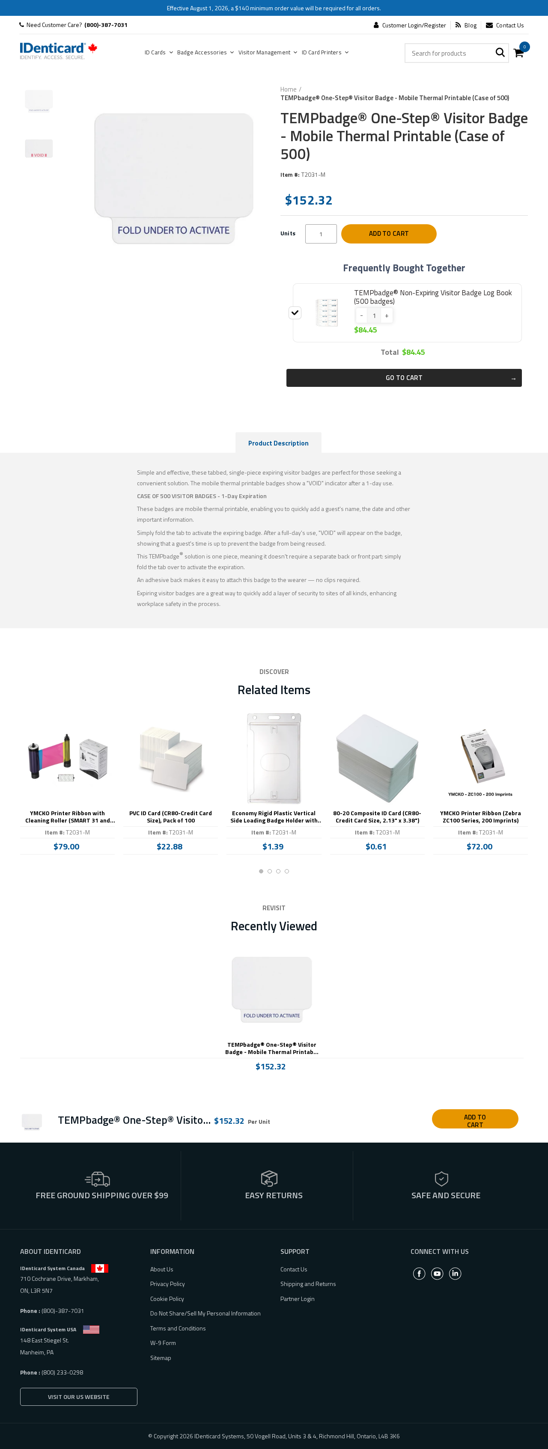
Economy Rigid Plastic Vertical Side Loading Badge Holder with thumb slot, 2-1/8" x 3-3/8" (274, 817)
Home (288, 89)
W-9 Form (163, 1342)
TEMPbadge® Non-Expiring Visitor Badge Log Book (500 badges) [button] (433, 297)
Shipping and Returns (308, 1283)
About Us (161, 1269)
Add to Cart (389, 233)
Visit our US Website (79, 1396)
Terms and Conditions (178, 1328)
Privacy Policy (167, 1283)
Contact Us (510, 25)
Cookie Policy (167, 1298)
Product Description (278, 443)
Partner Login (297, 1298)
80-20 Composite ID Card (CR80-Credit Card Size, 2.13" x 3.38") (377, 817)
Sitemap (160, 1357)
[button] (361, 315)
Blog (471, 25)
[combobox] (457, 53)
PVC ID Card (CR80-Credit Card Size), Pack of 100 (170, 817)
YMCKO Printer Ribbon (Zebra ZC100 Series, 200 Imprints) (480, 817)
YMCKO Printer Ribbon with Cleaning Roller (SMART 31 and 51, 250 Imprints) (67, 817)
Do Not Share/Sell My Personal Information (205, 1313)
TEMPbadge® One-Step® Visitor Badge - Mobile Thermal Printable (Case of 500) (272, 1048)
